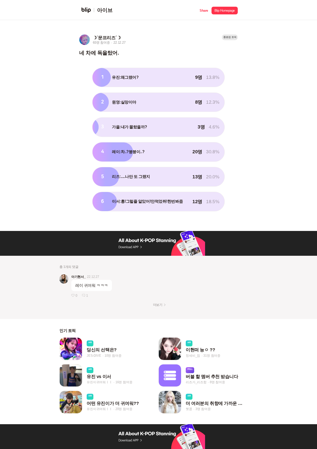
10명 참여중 (113, 355)
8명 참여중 (217, 382)
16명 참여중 (123, 382)
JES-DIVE (94, 355)
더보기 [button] (157, 305)
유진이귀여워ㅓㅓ (99, 382)
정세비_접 (193, 355)
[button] (204, 10)
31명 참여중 (211, 355)
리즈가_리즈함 (196, 382)
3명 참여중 (203, 409)
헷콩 (189, 409)
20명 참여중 (123, 409)
